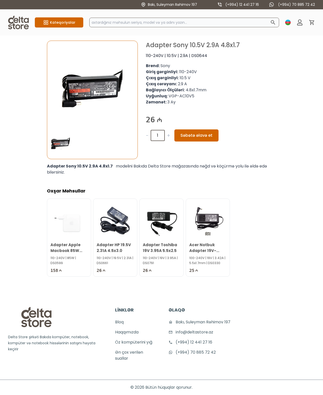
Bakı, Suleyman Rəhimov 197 (172, 4)
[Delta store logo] (36, 317)
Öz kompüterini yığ (133, 342)
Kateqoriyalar (62, 22)
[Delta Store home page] (18, 22)
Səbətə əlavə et (196, 135)
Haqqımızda (127, 332)
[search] (273, 22)
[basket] (312, 22)
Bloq (119, 322)
